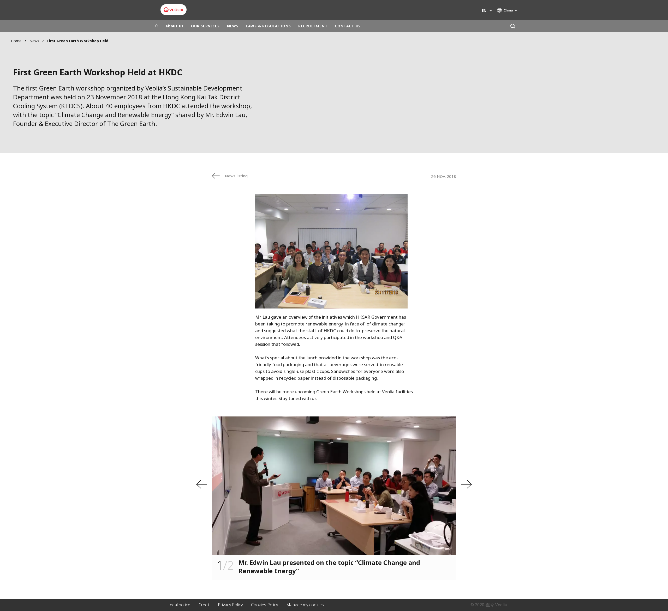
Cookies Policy (264, 605)
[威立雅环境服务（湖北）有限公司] (173, 9)
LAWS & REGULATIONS (268, 25)
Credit (204, 605)
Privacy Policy (230, 605)
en (484, 10)
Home (16, 40)
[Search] (513, 26)
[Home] (156, 26)
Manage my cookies (305, 605)
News (34, 40)
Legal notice (179, 605)
